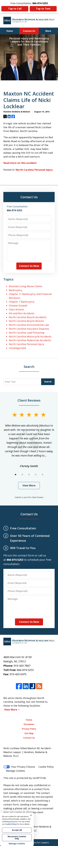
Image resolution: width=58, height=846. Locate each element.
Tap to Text (43, 8)
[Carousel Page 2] (22, 474)
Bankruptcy (15, 290)
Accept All (17, 830)
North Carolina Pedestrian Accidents (30, 340)
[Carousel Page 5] (42, 474)
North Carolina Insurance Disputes (29, 328)
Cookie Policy (46, 766)
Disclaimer (29, 724)
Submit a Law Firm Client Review (29, 497)
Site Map (29, 733)
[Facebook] (19, 686)
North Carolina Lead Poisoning (26, 332)
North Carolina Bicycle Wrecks (26, 321)
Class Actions (16, 309)
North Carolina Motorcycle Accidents (30, 336)
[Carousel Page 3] (29, 474)
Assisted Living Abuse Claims (25, 286)
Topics (8, 279)
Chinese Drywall (18, 305)
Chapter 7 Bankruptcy (21, 301)
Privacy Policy (29, 728)
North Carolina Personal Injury (34, 169)
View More (29, 485)
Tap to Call (14, 8)
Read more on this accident (20, 162)
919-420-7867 (22, 665)
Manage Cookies (15, 770)
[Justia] (32, 686)
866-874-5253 (25, 670)
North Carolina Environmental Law (29, 324)
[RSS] (39, 686)
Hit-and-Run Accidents (22, 313)
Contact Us (29, 30)
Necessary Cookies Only (17, 837)
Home (9, 30)
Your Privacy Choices (23, 766)
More (48, 30)
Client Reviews (29, 400)
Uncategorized (17, 348)
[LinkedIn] (26, 686)
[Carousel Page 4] (35, 474)
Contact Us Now (29, 265)
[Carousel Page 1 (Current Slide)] (15, 474)
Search (48, 381)
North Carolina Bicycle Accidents (28, 317)
